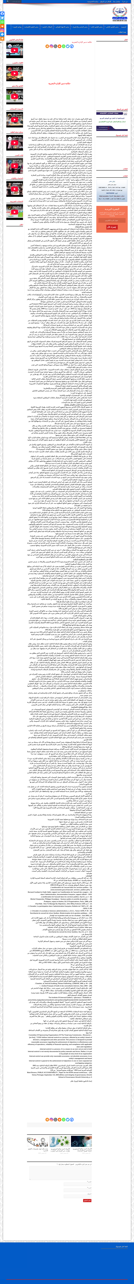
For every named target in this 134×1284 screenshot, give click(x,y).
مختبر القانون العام (97, 27)
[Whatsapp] (63, 46)
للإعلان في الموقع (105, 1)
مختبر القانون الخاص (112, 27)
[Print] (59, 46)
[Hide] (1, 43)
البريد (89, 1188)
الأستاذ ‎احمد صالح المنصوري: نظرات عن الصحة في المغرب (60, 1150)
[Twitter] (68, 46)
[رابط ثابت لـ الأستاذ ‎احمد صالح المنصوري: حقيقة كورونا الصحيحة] (81, 1141)
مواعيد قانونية (17, 27)
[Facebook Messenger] (2, 34)
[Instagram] (51, 46)
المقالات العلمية (47, 27)
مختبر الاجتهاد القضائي (62, 27)
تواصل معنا (116, 1)
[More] (47, 46)
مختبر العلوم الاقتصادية (31, 27)
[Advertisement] (53, 11)
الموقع (89, 1194)
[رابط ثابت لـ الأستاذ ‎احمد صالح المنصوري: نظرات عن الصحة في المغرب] (59, 1141)
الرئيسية (123, 27)
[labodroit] (120, 13)
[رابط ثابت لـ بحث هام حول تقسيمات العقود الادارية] (37, 1141)
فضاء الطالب (122, 32)
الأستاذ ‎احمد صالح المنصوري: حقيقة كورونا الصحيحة (82, 1150)
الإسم (89, 1181)
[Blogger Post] (55, 46)
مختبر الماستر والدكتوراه (80, 27)
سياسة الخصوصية (92, 1)
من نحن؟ (125, 1)
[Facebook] (72, 46)
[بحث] (7, 1)
